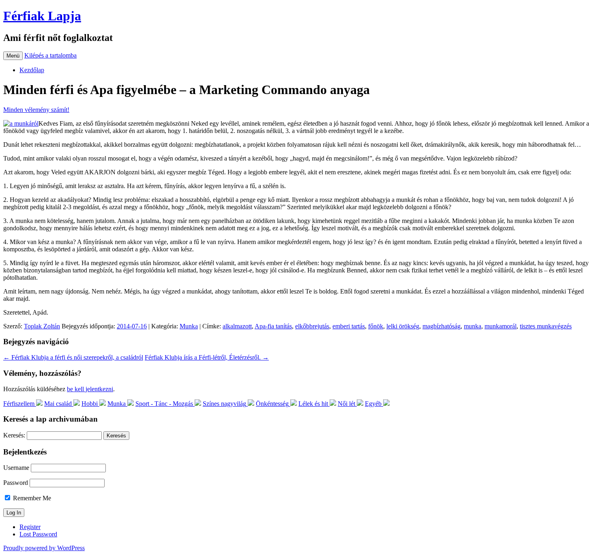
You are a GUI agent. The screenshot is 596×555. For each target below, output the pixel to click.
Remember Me (31, 498)
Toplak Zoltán (42, 326)
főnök (375, 326)
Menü (12, 56)
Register (30, 526)
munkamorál (501, 326)
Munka (189, 326)
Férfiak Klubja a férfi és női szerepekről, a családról (73, 357)
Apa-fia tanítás (273, 326)
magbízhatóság (441, 326)
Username (16, 467)
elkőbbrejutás (312, 326)
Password (15, 482)
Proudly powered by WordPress (44, 547)
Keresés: (14, 435)
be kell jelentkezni (90, 389)
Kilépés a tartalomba (50, 55)
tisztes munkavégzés (546, 326)
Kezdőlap (31, 69)
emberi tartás (348, 326)
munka (472, 326)
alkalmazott (237, 326)
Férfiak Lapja (42, 16)
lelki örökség (402, 326)
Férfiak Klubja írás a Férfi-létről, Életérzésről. (207, 357)
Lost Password (38, 534)
